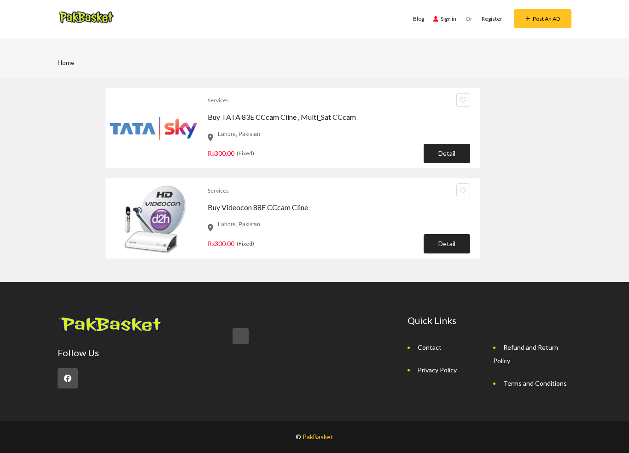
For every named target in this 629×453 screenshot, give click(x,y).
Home (66, 62)
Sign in (448, 18)
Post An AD (546, 18)
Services (218, 100)
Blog (418, 18)
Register (492, 18)
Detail (446, 153)
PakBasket (318, 437)
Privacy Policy (437, 370)
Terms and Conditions (535, 383)
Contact (430, 347)
